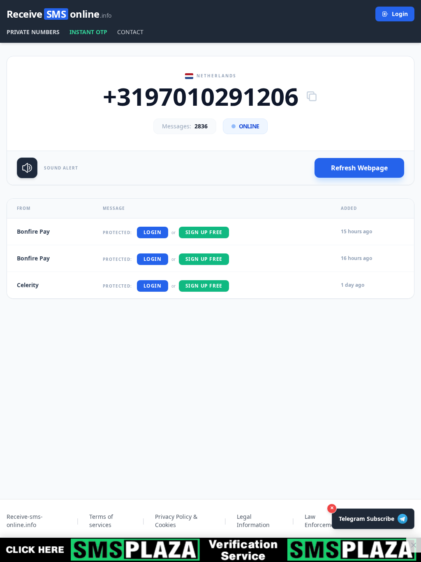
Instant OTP (88, 32)
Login (400, 14)
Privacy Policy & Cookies (176, 521)
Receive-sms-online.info (25, 521)
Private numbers (33, 32)
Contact (130, 32)
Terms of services (101, 521)
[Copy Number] (311, 96)
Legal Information (253, 521)
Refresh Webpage (359, 167)
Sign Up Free (203, 232)
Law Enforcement (322, 521)
